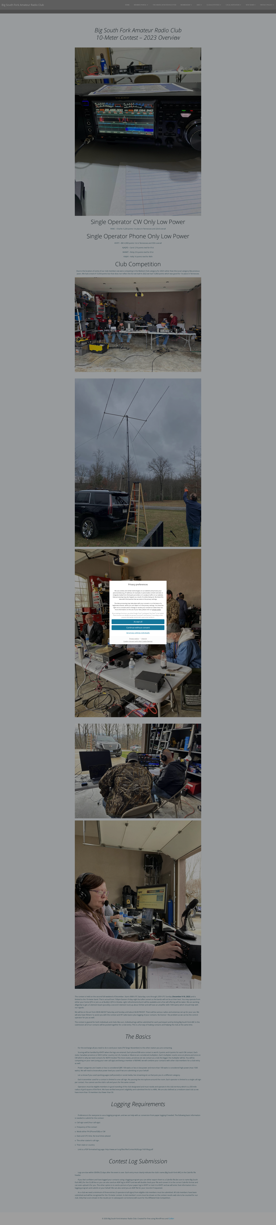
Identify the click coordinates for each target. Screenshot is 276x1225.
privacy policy (156, 610)
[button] (138, 627)
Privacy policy (134, 639)
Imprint (144, 639)
